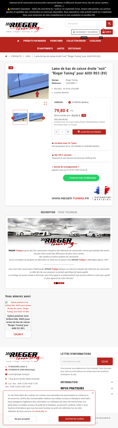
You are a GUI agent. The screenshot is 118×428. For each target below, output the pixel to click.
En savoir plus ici (39, 411)
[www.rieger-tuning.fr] (24, 27)
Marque (55, 80)
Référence (56, 83)
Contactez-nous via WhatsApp (82, 178)
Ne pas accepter (22, 419)
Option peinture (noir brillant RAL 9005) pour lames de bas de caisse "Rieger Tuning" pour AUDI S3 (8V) (18, 322)
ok (106, 361)
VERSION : (59, 102)
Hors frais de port (61, 119)
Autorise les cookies (74, 419)
